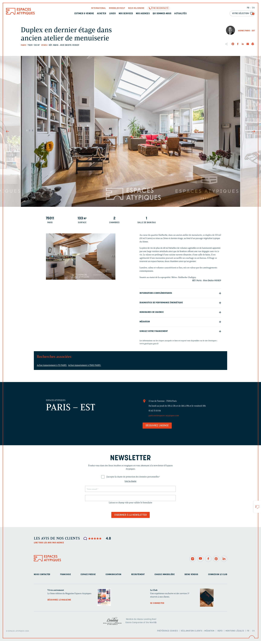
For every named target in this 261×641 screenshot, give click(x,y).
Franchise (65, 574)
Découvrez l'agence (157, 426)
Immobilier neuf (117, 8)
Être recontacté (159, 8)
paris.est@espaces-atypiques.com (164, 415)
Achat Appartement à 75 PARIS (52, 365)
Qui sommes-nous (162, 14)
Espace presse (88, 574)
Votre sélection (243, 13)
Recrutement (138, 574)
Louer (112, 14)
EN (253, 8)
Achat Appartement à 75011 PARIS (84, 365)
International (98, 8)
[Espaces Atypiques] (20, 14)
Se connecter (157, 603)
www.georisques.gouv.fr (149, 343)
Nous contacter (42, 574)
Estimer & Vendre (84, 14)
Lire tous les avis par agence (49, 543)
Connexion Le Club (217, 574)
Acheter (101, 14)
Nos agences (143, 14)
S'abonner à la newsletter (130, 515)
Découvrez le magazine (59, 600)
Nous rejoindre (136, 8)
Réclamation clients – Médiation (197, 631)
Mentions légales (235, 631)
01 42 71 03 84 (155, 410)
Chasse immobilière (165, 574)
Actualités (180, 14)
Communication (113, 574)
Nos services (126, 14)
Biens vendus (191, 574)
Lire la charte (130, 481)
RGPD (220, 631)
